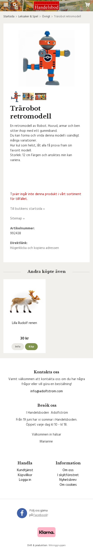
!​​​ (40, 515)
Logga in (25, 480)
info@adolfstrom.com (46, 391)
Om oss (68, 470)
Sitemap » (17, 218)
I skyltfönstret (68, 475)
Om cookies (68, 485)
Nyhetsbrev (68, 480)
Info (18, 346)
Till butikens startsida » (27, 209)
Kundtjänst (25, 470)
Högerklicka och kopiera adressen (34, 248)
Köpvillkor (25, 475)
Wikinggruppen (57, 545)
